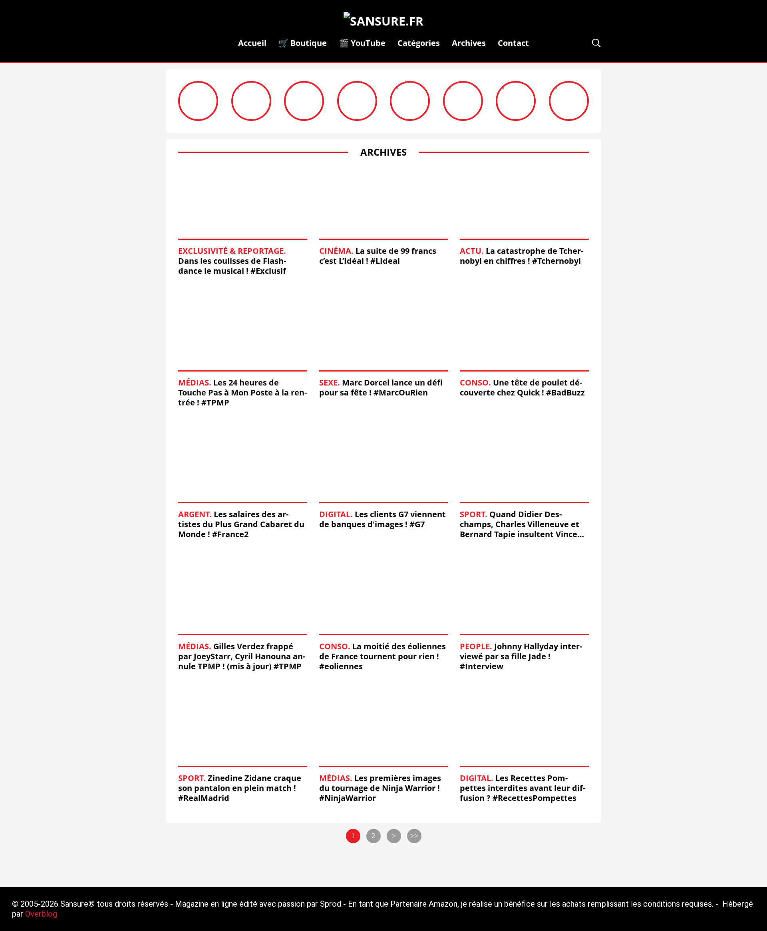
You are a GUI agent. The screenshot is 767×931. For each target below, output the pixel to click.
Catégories (418, 43)
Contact (513, 43)
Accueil (252, 43)
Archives (469, 43)
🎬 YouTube (362, 43)
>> (414, 836)
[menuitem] (252, 43)
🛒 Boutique (302, 43)
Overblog (41, 914)
